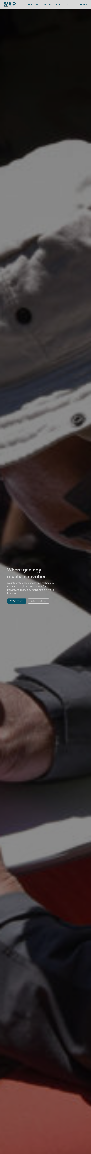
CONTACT (56, 4)
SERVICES (38, 4)
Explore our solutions (38, 601)
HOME (30, 4)
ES (64, 4)
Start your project (16, 601)
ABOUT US (47, 4)
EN (67, 4)
